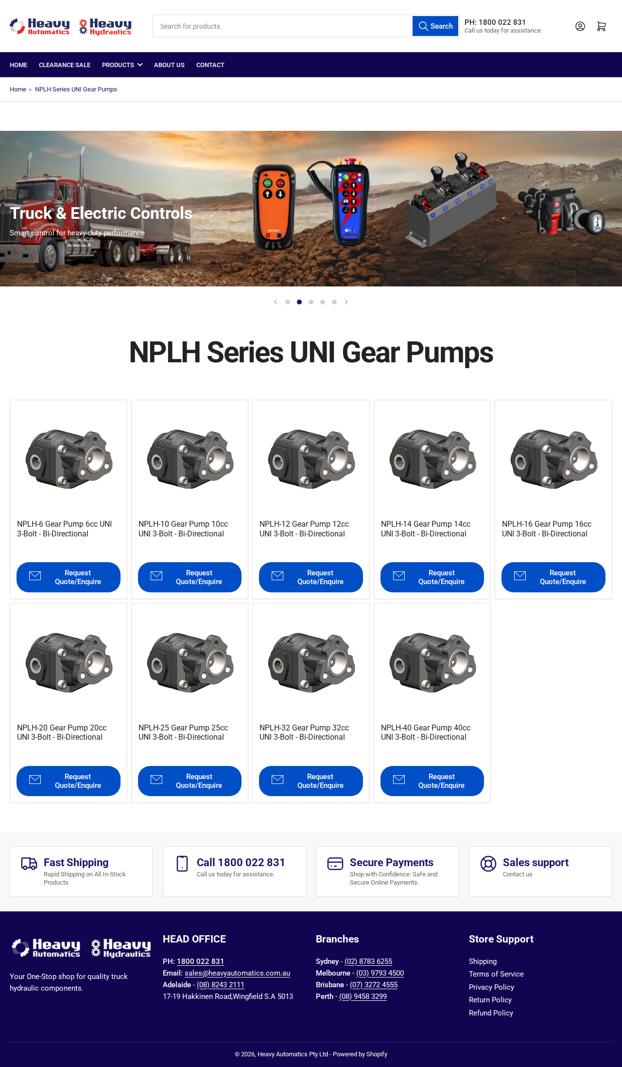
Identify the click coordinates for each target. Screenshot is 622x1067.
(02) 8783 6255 (368, 961)
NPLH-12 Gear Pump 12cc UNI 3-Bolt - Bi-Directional (304, 528)
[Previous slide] (276, 302)
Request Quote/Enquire (78, 577)
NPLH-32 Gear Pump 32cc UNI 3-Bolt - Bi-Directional (304, 732)
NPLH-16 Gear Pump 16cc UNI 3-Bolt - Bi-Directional (546, 528)
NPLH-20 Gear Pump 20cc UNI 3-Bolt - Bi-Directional (61, 732)
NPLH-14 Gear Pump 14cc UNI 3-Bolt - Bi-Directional (425, 528)
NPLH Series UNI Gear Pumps (76, 89)
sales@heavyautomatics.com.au (237, 973)
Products (118, 65)
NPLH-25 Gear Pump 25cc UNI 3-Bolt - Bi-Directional (183, 732)
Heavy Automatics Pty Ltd (293, 1054)
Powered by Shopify (360, 1054)
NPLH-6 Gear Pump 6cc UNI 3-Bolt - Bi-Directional (64, 528)
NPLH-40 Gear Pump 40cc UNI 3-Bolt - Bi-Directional (425, 732)
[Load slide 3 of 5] (311, 302)
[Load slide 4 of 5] (322, 302)
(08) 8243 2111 (220, 984)
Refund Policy (491, 1013)
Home (18, 65)
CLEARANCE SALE (64, 65)
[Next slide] (346, 302)
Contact (210, 65)
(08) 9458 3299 (363, 996)
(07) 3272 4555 (373, 984)
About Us (169, 65)
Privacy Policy (491, 987)
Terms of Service (496, 974)
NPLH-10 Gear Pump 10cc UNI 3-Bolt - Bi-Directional (183, 528)
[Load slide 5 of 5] (334, 302)
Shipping (483, 961)
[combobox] (306, 26)
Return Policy (490, 1000)
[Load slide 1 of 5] (288, 302)
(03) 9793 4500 (380, 973)
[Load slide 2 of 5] (299, 302)
